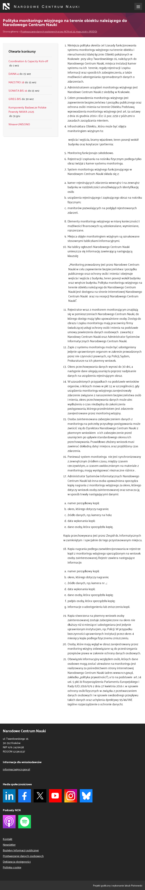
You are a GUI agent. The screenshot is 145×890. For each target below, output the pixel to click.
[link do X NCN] (40, 795)
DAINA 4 (13, 73)
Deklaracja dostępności (17, 861)
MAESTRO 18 (16, 82)
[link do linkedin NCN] (9, 795)
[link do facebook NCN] (24, 795)
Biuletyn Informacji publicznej (21, 850)
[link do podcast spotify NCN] (24, 821)
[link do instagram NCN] (70, 795)
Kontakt (7, 838)
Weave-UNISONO (19, 124)
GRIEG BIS (14, 98)
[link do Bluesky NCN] (86, 795)
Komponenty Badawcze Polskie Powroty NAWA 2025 (27, 109)
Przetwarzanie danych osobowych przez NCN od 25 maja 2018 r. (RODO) (59, 31)
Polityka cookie (12, 867)
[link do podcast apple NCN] (9, 821)
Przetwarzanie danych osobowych (23, 855)
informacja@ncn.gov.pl (16, 769)
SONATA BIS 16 (17, 90)
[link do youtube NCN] (55, 795)
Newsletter (9, 844)
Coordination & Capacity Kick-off (28, 60)
